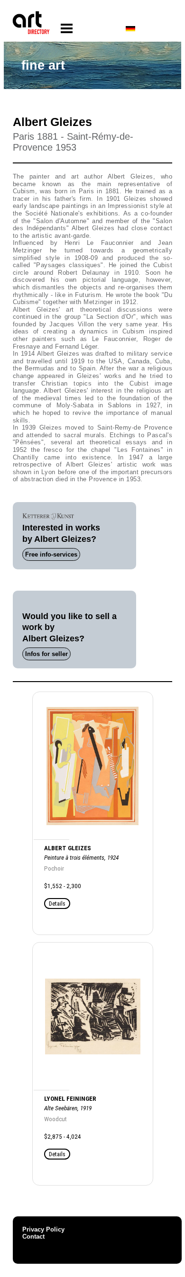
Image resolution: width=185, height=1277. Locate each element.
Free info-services (51, 554)
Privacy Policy (43, 1229)
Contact (33, 1236)
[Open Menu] (67, 29)
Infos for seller (46, 653)
